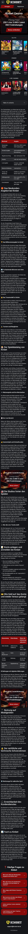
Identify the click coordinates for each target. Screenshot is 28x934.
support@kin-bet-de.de (14, 926)
